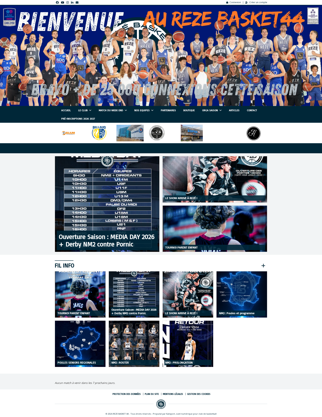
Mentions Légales (173, 393)
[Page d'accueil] (161, 404)
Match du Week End (111, 110)
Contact (252, 110)
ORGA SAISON (210, 110)
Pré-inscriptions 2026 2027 (78, 118)
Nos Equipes (142, 110)
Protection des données (127, 393)
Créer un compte (258, 2)
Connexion (235, 2)
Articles (234, 110)
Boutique (189, 110)
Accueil (66, 110)
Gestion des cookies (198, 393)
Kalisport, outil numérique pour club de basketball (191, 413)
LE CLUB (83, 110)
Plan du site (152, 393)
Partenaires (168, 110)
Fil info (64, 265)
